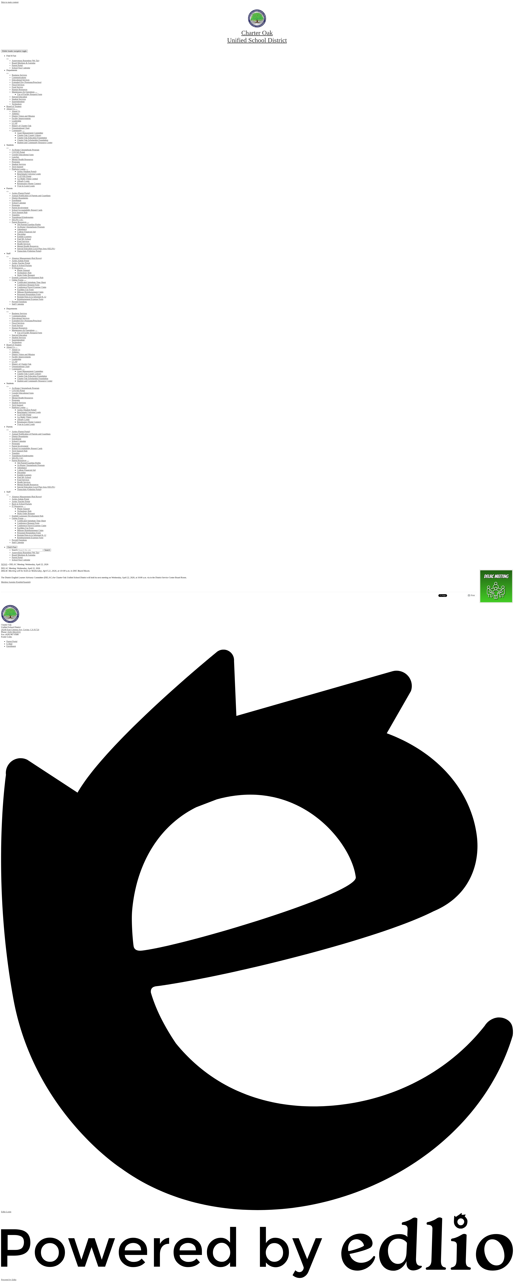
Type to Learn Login (26, 186)
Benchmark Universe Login (29, 174)
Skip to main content (9, 2)
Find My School (24, 239)
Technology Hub (24, 273)
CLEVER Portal (24, 176)
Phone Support (23, 270)
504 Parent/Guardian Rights (29, 224)
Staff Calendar (18, 304)
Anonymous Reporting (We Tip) (25, 60)
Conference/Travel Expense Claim (31, 287)
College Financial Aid (26, 232)
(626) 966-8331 (14, 632)
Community (17, 130)
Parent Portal (17, 65)
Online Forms (17, 280)
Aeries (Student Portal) (26, 171)
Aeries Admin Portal (20, 261)
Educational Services (20, 80)
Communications (19, 77)
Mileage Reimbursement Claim (30, 292)
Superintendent (18, 101)
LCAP (14, 123)
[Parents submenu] (7, 191)
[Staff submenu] (7, 256)
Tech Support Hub (19, 212)
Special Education (19, 97)
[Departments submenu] (7, 73)
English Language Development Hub (27, 277)
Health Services (23, 244)
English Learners (24, 236)
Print (473, 595)
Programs (16, 162)
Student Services (19, 99)
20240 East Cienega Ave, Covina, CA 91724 (20, 629)
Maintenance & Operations (23, 92)
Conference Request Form (28, 285)
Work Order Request (26, 275)
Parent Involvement (20, 208)
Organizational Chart (20, 128)
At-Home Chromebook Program (25, 150)
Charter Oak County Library (29, 135)
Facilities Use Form (25, 289)
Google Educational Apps (23, 154)
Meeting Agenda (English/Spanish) (16, 582)
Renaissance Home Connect (29, 183)
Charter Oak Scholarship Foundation (32, 140)
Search (15, 550)
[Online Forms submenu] (25, 280)
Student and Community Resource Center (34, 142)
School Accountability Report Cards (27, 210)
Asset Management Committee (30, 133)
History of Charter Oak (21, 126)
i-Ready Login (23, 181)
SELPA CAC (17, 220)
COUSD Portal (18, 152)
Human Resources (19, 89)
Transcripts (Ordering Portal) (29, 251)
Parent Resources (19, 222)
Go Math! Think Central (27, 179)
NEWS (4, 564)
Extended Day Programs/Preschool (26, 82)
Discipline (21, 234)
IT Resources (17, 268)
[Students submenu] (7, 148)
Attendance (22, 229)
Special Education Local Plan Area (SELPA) (36, 248)
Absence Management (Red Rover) (27, 258)
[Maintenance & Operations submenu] (36, 92)
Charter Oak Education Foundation (32, 138)
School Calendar (19, 203)
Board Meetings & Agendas (23, 63)
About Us (16, 111)
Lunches (15, 157)
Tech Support (17, 167)
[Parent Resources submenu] (28, 222)
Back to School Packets (22, 265)
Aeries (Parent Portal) (21, 193)
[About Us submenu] (16, 109)
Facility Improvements (21, 118)
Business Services (19, 75)
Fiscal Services (18, 85)
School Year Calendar (21, 68)
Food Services (23, 241)
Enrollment (16, 200)
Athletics (15, 113)
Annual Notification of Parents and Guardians (31, 195)
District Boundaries (20, 198)
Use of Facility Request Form (29, 94)
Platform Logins (18, 169)
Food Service (17, 87)
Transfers (16, 215)
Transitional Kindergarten (22, 217)
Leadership (16, 121)
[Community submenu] (23, 131)
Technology (17, 104)
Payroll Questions (19, 302)
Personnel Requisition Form (29, 294)
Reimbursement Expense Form (30, 299)
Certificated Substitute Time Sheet (31, 282)
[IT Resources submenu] (25, 268)
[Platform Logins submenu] (27, 169)
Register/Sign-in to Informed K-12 (31, 297)
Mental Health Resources (22, 159)
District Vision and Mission (23, 116)
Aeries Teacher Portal (21, 263)
